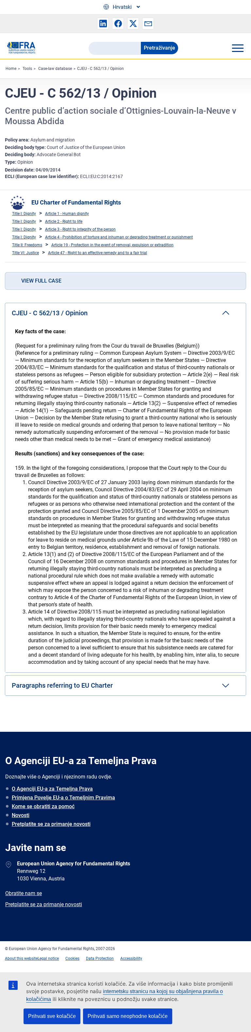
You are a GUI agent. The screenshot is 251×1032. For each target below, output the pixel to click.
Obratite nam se (23, 893)
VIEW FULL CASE (41, 281)
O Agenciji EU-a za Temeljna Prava (52, 789)
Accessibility (131, 958)
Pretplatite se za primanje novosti (51, 824)
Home (11, 68)
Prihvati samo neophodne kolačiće (128, 1016)
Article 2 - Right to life (63, 221)
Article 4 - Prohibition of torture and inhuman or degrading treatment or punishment (119, 237)
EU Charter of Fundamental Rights (76, 202)
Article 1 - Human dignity (67, 213)
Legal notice (48, 958)
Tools (27, 68)
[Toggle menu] (237, 48)
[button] (103, 23)
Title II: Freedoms (27, 245)
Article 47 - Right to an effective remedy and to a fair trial (97, 253)
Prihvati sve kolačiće (52, 1016)
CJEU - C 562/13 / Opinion (100, 68)
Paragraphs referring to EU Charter (62, 685)
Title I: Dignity (24, 213)
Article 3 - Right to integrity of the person (80, 229)
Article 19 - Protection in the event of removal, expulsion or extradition (112, 245)
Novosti (20, 815)
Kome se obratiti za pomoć (43, 806)
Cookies (72, 958)
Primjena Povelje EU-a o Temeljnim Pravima (63, 797)
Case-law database (55, 68)
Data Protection (100, 958)
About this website (21, 958)
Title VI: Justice (25, 253)
